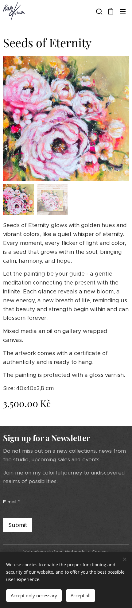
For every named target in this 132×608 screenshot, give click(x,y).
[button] (98, 11)
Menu (123, 11)
